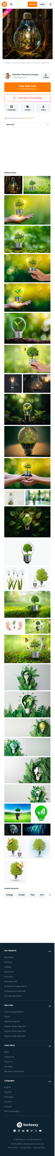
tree (32, 1033)
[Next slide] (44, 1033)
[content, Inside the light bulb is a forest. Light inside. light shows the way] (13, 185)
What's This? (29, 118)
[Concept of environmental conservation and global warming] (17, 721)
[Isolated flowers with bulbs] (15, 633)
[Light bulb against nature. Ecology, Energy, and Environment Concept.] (18, 945)
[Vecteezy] (4, 4)
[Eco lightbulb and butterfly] (15, 1010)
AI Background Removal (15, 1130)
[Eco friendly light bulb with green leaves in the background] (27, 576)
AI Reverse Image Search (15, 1125)
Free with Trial (27, 87)
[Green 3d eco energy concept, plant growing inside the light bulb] (13, 928)
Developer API (10, 1120)
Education (8, 1115)
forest (22, 1033)
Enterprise (9, 1110)
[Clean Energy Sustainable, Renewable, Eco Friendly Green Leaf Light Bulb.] (27, 448)
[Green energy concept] (15, 657)
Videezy (7, 1106)
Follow (46, 77)
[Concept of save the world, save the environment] (27, 378)
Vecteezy (8, 1101)
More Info (10, 124)
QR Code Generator (13, 1135)
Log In (42, 4)
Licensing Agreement (13, 1150)
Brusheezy (9, 1096)
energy (9, 1033)
